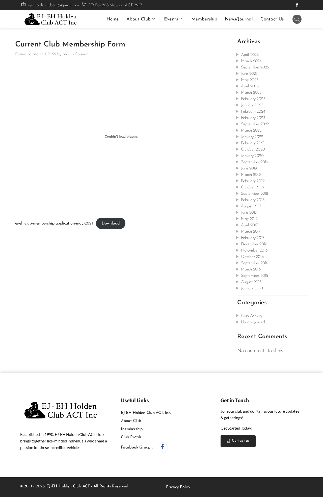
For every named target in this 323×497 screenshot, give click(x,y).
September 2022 (255, 124)
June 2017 (249, 213)
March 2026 (251, 61)
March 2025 (251, 93)
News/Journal (239, 19)
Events (171, 19)
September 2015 (254, 276)
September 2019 (254, 162)
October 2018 (252, 187)
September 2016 (254, 263)
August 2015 (251, 282)
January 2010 (252, 288)
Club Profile (131, 437)
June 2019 (249, 168)
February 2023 (253, 118)
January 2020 (252, 156)
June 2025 (249, 74)
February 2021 (252, 143)
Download (110, 223)
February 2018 (252, 200)
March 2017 (251, 232)
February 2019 (252, 181)
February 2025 (253, 99)
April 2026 (250, 55)
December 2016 (254, 244)
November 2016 (254, 251)
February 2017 (252, 238)
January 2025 (252, 105)
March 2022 (251, 131)
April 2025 (250, 86)
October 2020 (253, 149)
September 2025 (255, 67)
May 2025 (249, 80)
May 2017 (249, 219)
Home (112, 19)
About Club (138, 19)
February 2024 (253, 112)
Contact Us (272, 19)
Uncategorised (253, 322)
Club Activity (251, 316)
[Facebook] (297, 5)
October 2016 (252, 257)
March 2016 (251, 269)
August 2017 (251, 206)
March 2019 (251, 175)
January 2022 (252, 137)
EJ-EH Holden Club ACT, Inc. (146, 413)
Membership (204, 19)
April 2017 (249, 225)
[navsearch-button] (297, 19)
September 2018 (254, 194)
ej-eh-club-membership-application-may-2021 (54, 223)
